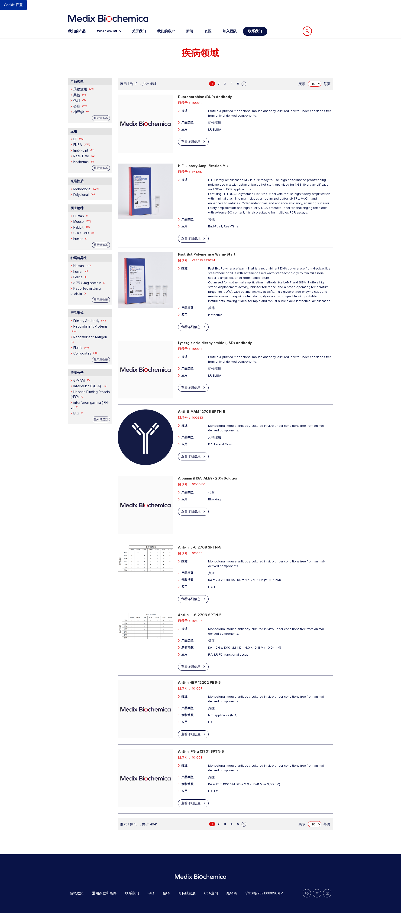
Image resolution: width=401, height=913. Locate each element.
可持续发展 (187, 893)
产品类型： (189, 122)
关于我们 (139, 31)
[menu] (167, 31)
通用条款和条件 (104, 893)
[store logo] (108, 18)
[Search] (307, 31)
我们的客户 (166, 31)
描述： (186, 111)
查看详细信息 (190, 142)
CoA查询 (211, 893)
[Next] (244, 84)
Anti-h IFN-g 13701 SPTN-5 (201, 751)
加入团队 (230, 31)
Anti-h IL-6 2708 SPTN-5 (199, 547)
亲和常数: (187, 580)
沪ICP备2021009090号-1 (264, 893)
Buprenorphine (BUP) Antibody (205, 97)
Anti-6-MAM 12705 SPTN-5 (201, 411)
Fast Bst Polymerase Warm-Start (207, 254)
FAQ (151, 893)
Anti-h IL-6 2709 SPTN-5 (200, 615)
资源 (207, 31)
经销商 (231, 893)
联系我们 (255, 31)
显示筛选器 (101, 118)
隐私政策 (77, 893)
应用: (184, 129)
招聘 (166, 893)
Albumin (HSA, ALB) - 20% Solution (208, 478)
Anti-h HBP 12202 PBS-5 (199, 682)
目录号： (184, 103)
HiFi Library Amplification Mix (203, 166)
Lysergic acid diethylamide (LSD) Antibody (215, 343)
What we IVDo (109, 31)
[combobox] (330, 31)
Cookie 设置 (13, 5)
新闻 (189, 31)
